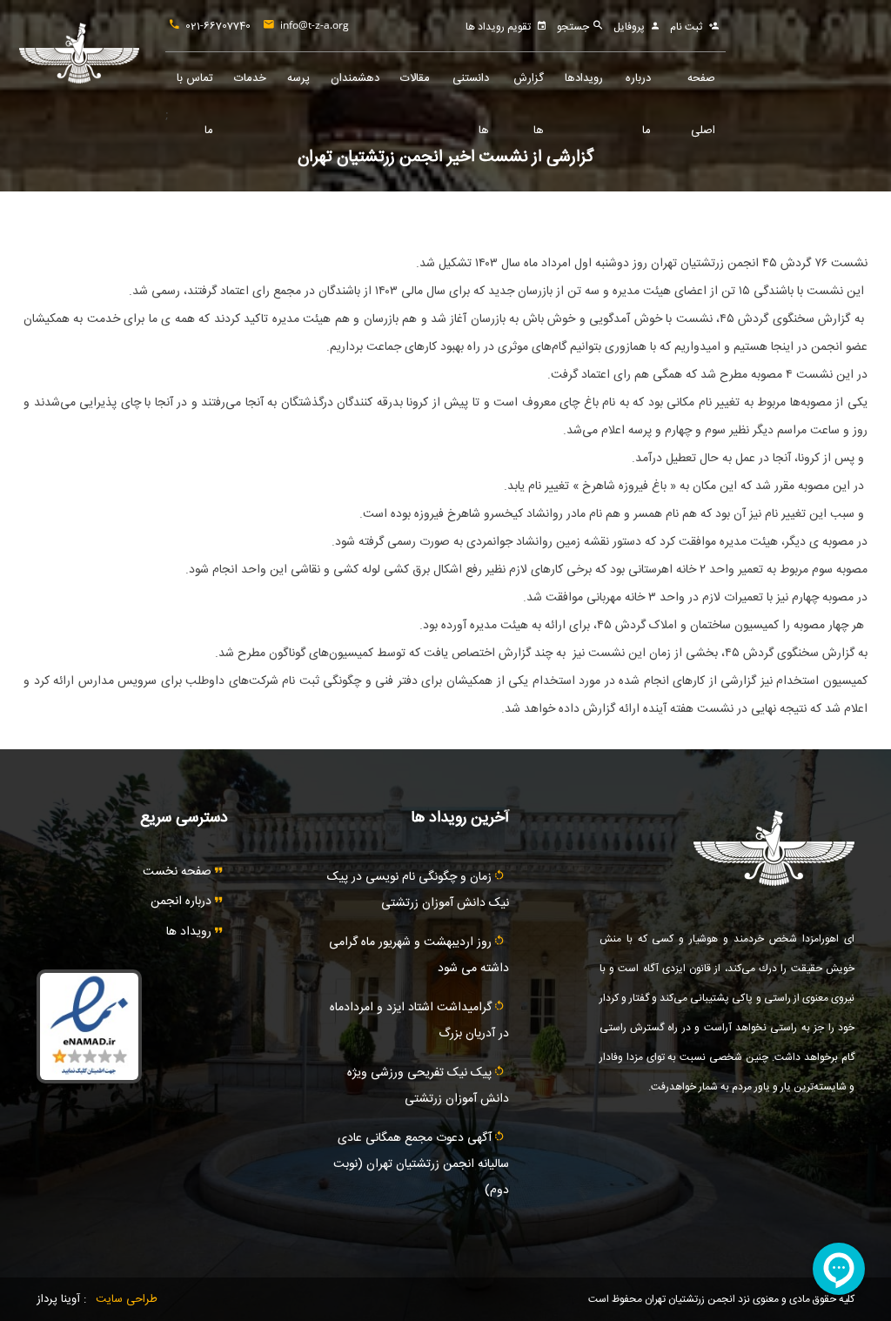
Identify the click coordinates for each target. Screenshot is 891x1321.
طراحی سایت (126, 1299)
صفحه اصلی (701, 86)
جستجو (574, 27)
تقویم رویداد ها (498, 27)
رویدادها (584, 78)
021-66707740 (218, 26)
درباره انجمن (183, 901)
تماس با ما (195, 86)
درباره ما (638, 86)
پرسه (298, 78)
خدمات (250, 78)
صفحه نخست (179, 872)
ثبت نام (686, 27)
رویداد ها (190, 932)
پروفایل (629, 27)
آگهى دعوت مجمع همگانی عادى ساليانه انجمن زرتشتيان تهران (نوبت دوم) (421, 1164)
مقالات (415, 78)
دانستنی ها (470, 86)
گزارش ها (528, 86)
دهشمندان (355, 78)
